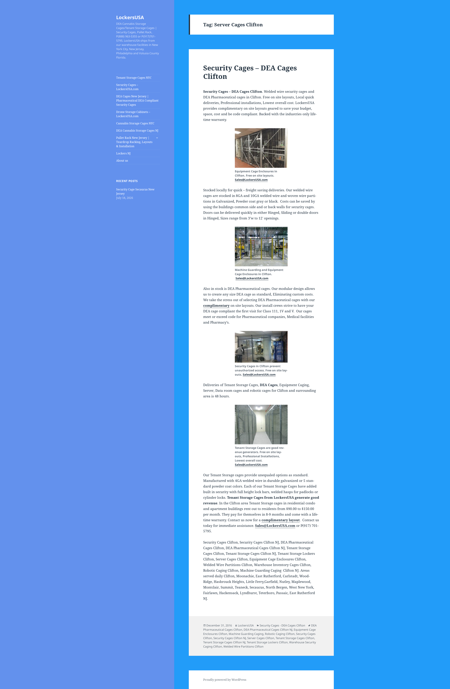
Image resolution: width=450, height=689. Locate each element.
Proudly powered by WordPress (224, 680)
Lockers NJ (123, 153)
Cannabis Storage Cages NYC (135, 123)
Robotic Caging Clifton (280, 634)
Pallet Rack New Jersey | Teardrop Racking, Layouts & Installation (134, 142)
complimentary (216, 305)
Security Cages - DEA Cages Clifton (282, 625)
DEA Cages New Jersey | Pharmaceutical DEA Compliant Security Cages (137, 100)
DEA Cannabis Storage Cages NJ (137, 130)
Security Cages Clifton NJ (229, 638)
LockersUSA (130, 17)
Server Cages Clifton (260, 638)
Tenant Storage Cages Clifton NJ (224, 642)
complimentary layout (281, 520)
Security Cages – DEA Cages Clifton (250, 72)
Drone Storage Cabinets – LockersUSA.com (133, 114)
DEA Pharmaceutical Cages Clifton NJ (268, 630)
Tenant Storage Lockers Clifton (267, 642)
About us (122, 160)
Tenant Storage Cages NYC (134, 78)
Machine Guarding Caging (246, 634)
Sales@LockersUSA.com (251, 180)
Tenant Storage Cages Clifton (295, 638)
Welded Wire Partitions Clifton (243, 646)
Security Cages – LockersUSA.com (127, 87)
